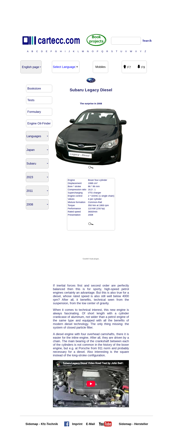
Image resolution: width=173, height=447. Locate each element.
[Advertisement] (86, 17)
